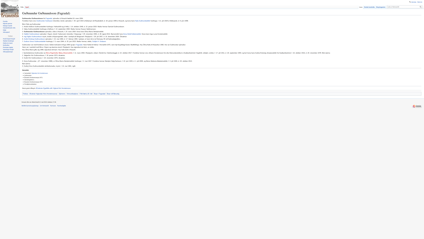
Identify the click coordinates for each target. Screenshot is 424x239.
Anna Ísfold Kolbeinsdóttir (132, 34)
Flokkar (25, 94)
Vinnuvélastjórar (72, 94)
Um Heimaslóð (44, 106)
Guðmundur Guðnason (45, 21)
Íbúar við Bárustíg (113, 94)
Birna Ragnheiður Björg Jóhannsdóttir (59, 53)
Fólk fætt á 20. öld (86, 94)
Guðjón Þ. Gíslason (99, 41)
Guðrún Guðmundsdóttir (35, 41)
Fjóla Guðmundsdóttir (142, 21)
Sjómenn (62, 94)
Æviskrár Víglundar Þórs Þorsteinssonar (43, 94)
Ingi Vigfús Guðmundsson (33, 36)
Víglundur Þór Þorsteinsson (39, 73)
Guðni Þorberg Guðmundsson (34, 39)
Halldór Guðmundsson (32, 34)
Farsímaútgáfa (61, 106)
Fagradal (49, 18)
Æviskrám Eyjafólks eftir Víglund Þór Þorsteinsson (53, 88)
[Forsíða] (10, 9)
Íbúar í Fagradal (99, 94)
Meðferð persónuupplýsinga (30, 106)
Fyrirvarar (53, 106)
